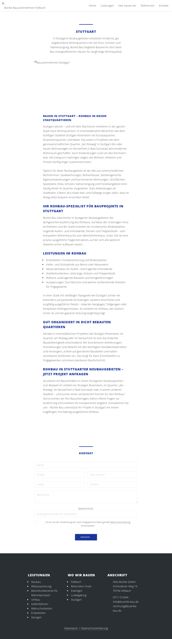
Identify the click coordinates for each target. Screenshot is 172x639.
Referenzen (148, 5)
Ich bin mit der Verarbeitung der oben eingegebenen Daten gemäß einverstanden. (87, 524)
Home (92, 5)
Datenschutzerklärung (120, 522)
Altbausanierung (41, 586)
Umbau (35, 599)
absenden (85, 537)
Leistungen (107, 5)
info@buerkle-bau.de (126, 602)
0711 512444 (120, 597)
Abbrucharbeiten (41, 608)
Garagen (36, 617)
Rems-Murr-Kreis (81, 586)
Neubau (36, 582)
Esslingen (76, 591)
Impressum (71, 628)
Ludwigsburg (78, 595)
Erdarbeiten (38, 613)
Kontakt (164, 5)
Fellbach (76, 582)
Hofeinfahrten (39, 604)
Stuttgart (76, 599)
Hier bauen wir (127, 5)
